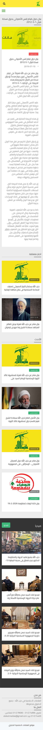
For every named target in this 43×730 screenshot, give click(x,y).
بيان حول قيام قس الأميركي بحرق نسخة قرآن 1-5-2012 (23, 60)
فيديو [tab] (6, 525)
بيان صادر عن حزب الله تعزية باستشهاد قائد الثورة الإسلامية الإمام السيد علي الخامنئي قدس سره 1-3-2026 (21, 376)
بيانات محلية (34, 54)
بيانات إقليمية (34, 370)
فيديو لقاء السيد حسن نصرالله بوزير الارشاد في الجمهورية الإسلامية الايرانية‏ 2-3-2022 (21, 671)
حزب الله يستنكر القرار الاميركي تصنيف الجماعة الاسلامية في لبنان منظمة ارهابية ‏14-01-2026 (21, 288)
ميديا (38, 526)
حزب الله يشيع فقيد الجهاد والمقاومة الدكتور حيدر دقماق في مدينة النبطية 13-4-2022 (22, 558)
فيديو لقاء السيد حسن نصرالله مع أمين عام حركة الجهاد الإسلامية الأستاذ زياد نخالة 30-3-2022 (23, 596)
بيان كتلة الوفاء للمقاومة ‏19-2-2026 (23, 503)
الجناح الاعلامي (34, 413)
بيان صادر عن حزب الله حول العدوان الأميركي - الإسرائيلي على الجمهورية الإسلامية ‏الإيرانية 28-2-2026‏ (23, 462)
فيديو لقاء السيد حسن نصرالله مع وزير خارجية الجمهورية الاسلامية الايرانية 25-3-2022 (21, 634)
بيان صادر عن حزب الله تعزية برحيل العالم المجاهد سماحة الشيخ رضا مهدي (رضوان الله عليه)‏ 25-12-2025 (22, 325)
